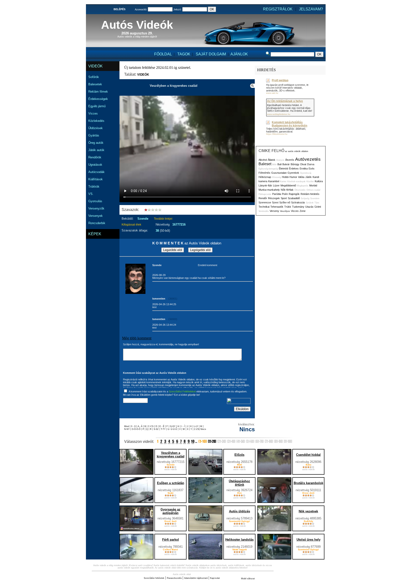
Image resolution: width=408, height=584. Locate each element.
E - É (162, 426)
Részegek (274, 198)
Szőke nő (284, 202)
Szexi (275, 202)
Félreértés (264, 172)
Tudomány (298, 206)
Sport (284, 198)
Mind (127, 426)
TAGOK (183, 54)
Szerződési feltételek (154, 578)
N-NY (127, 429)
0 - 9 (133, 426)
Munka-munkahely (269, 189)
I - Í (183, 426)
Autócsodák (96, 172)
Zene (303, 211)
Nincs (203, 429)
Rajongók (294, 194)
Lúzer (276, 185)
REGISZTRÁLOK (278, 9)
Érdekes (294, 168)
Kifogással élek (131, 224)
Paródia (276, 194)
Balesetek (95, 84)
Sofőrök (93, 77)
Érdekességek (98, 99)
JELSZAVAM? (311, 9)
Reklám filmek (98, 91)
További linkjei (163, 218)
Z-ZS (196, 429)
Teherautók (276, 206)
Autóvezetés (308, 159)
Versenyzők (96, 208)
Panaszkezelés (175, 578)
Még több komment (136, 338)
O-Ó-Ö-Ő (136, 429)
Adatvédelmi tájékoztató (196, 578)
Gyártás (93, 135)
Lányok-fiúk (265, 185)
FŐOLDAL (163, 54)
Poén (285, 194)
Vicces (93, 113)
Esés (311, 168)
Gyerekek (293, 172)
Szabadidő (294, 198)
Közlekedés (96, 121)
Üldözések (95, 128)
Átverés (289, 159)
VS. (91, 194)
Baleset (265, 164)
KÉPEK (94, 234)
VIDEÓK (95, 66)
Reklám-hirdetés (310, 194)
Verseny (274, 211)
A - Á (140, 426)
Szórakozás (298, 202)
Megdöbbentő (288, 185)
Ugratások (95, 164)
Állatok (271, 159)
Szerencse (265, 202)
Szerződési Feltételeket (182, 391)
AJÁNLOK (239, 54)
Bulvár (286, 164)
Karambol (273, 181)
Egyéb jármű (97, 106)
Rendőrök (94, 157)
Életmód (283, 168)
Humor (293, 177)
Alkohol (263, 159)
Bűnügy (295, 164)
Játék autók (96, 150)
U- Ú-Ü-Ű (173, 429)
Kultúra (319, 181)
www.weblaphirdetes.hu (278, 114)
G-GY (172, 426)
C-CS (151, 426)
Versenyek (95, 216)
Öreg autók (95, 142)
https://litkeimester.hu (276, 134)
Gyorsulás (95, 201)
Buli (279, 164)
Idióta (301, 177)
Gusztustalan (279, 172)
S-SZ (156, 429)
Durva (310, 164)
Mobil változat (248, 578)
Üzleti (317, 206)
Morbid (313, 185)
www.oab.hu (272, 93)
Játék (308, 177)
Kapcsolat (215, 578)
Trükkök (93, 186)
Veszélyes (285, 211)
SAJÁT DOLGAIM (211, 54)
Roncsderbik (96, 223)
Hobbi (285, 177)
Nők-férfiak (287, 189)
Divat (303, 164)
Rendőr (263, 198)
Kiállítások (95, 179)
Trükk (287, 206)
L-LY (196, 426)
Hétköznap (265, 177)
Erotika (304, 168)
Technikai (264, 206)
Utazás (309, 206)
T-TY (163, 429)
